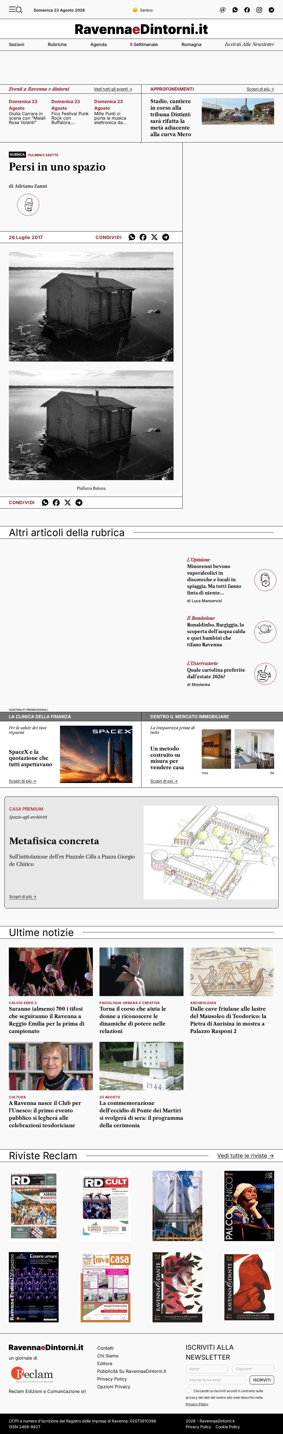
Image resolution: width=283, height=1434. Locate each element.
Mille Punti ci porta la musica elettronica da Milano (110, 118)
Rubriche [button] (57, 44)
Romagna (191, 44)
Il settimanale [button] (144, 44)
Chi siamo (108, 1355)
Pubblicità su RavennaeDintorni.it (131, 1371)
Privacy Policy (112, 1379)
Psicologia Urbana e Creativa (129, 1003)
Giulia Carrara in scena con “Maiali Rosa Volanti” (27, 118)
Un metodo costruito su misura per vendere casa (167, 758)
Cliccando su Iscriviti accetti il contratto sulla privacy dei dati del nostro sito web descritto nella (224, 1397)
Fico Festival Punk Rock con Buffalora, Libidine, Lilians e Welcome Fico (70, 118)
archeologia (203, 1003)
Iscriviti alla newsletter (249, 44)
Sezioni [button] (16, 44)
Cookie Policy (228, 1426)
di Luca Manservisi (204, 600)
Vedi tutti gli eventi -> (113, 89)
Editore (104, 1363)
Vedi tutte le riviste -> (245, 1155)
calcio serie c (23, 1003)
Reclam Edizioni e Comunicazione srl (47, 1391)
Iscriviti (262, 1379)
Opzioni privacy (113, 1386)
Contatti (105, 1348)
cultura (17, 1097)
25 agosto (109, 1097)
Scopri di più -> (260, 89)
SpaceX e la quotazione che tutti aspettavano (30, 758)
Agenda (98, 44)
